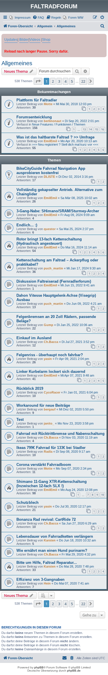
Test (20, 419)
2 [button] (53, 81)
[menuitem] (20, 17)
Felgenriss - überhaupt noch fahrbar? (49, 355)
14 (90, 129)
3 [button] (59, 81)
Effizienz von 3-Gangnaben (40, 579)
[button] (38, 81)
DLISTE (49, 176)
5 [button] (72, 81)
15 (96, 129)
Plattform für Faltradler (36, 100)
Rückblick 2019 (29, 388)
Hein (47, 583)
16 (102, 129)
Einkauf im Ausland (34, 338)
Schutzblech (27, 502)
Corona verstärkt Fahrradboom (43, 464)
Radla (48, 451)
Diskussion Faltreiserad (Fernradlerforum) (53, 281)
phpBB (38, 667)
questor (50, 229)
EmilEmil (50, 141)
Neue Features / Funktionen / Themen (58, 124)
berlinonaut (52, 121)
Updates (11, 40)
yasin (48, 358)
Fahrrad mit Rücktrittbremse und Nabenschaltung (60, 433)
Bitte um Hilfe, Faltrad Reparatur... (46, 562)
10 (102, 495)
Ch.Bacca (51, 342)
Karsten (50, 540)
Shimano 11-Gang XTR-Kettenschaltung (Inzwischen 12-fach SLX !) (51, 483)
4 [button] (66, 81)
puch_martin (53, 268)
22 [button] (83, 81)
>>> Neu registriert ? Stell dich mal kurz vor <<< (65, 144)
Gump (48, 325)
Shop (46, 40)
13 (84, 129)
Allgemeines (16, 63)
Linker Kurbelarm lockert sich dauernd (50, 371)
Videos (34, 40)
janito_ (49, 423)
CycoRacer (52, 392)
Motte (48, 104)
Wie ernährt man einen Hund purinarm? (51, 550)
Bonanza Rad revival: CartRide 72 (46, 519)
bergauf (50, 409)
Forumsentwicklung (34, 117)
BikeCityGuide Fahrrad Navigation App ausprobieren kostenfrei (50, 170)
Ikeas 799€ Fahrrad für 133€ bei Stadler (51, 448)
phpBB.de (74, 670)
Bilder (24, 40)
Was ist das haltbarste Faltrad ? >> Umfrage (55, 137)
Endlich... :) (26, 225)
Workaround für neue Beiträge (43, 405)
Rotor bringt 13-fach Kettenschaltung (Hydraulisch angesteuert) (49, 241)
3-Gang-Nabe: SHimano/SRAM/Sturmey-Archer (57, 211)
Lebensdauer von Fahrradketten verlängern (54, 536)
